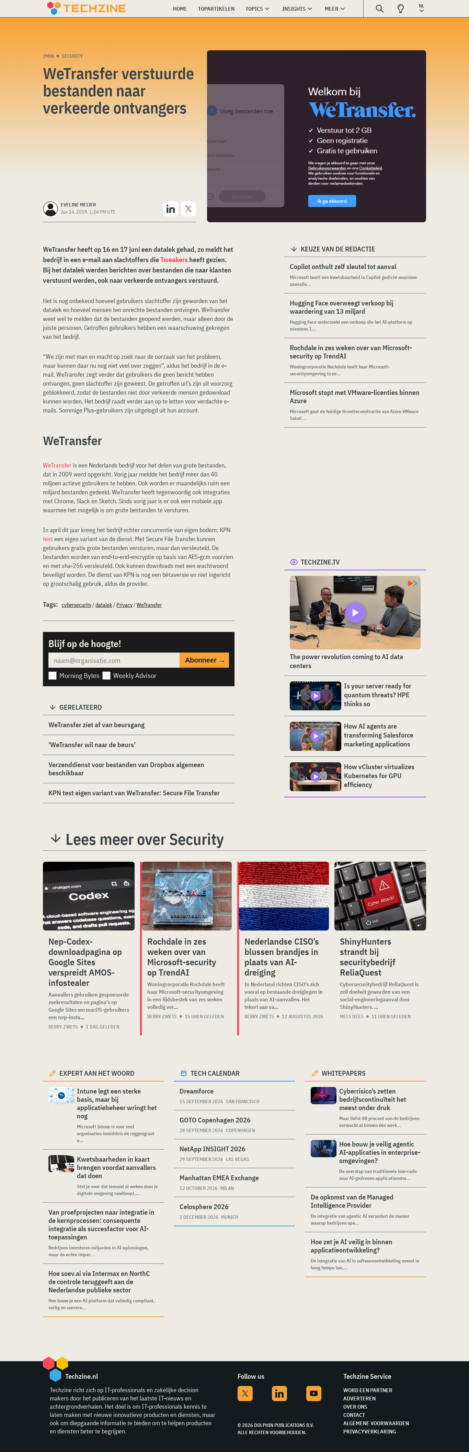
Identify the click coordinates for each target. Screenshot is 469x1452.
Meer (332, 8)
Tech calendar (215, 1073)
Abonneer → (205, 660)
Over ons (355, 1406)
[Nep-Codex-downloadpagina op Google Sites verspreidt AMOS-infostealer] (89, 896)
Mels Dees (352, 1016)
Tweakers (174, 259)
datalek (103, 604)
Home (180, 8)
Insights (294, 8)
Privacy (124, 604)
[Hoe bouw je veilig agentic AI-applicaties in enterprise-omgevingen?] (323, 1161)
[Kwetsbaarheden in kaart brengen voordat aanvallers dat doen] (61, 1176)
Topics (254, 8)
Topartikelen (216, 8)
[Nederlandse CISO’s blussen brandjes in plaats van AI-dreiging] (284, 896)
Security (72, 56)
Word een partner (367, 1390)
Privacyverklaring (369, 1431)
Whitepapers (344, 1073)
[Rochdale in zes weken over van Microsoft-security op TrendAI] (187, 896)
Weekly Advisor (135, 675)
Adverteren (359, 1398)
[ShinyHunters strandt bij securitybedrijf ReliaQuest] (380, 896)
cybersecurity (76, 604)
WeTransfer (57, 465)
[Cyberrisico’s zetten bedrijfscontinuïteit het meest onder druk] (323, 1108)
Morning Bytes (79, 675)
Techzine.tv (320, 562)
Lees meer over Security (145, 839)
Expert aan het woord (97, 1073)
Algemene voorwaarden (376, 1423)
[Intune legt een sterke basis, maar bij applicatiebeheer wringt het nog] (61, 1115)
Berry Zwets (63, 1027)
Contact (354, 1414)
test (48, 539)
